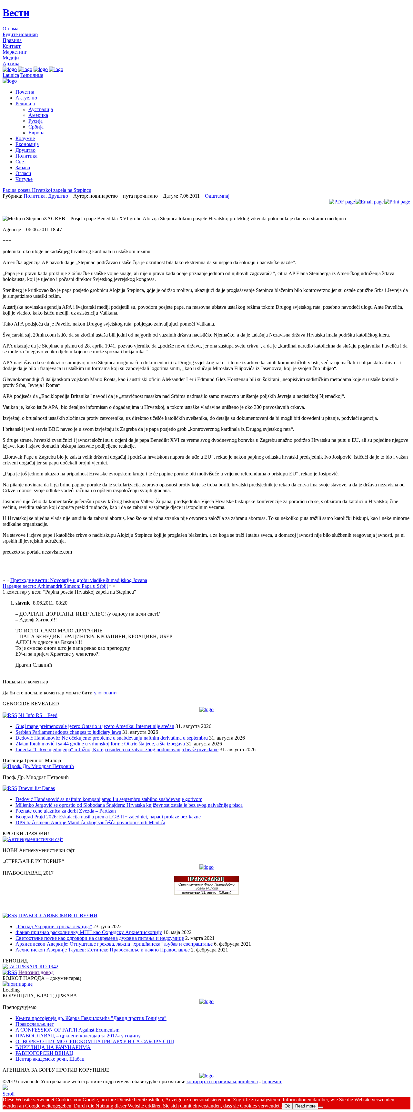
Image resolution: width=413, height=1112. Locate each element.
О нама (10, 28)
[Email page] (369, 201)
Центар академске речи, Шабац (50, 1059)
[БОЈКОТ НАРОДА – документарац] (18, 984)
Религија (25, 103)
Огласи (23, 173)
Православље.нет (34, 1024)
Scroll (9, 1093)
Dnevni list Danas (36, 788)
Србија (36, 127)
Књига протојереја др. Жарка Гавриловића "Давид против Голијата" (90, 1018)
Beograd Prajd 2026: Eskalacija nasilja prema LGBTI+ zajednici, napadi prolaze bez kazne (108, 816)
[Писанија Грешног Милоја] (38, 766)
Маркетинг (15, 52)
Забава (22, 167)
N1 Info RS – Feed (37, 715)
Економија (27, 144)
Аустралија (40, 109)
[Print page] (397, 201)
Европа (36, 132)
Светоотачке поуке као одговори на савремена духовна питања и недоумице (99, 938)
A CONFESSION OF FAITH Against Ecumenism (67, 1030)
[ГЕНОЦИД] (30, 966)
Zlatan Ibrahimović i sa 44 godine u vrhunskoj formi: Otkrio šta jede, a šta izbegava (100, 743)
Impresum (272, 1081)
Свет (20, 161)
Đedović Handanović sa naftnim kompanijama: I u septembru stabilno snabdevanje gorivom (108, 799)
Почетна (24, 92)
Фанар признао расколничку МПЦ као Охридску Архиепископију (88, 932)
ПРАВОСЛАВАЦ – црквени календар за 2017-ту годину (78, 1035)
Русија (35, 121)
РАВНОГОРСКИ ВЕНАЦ (44, 1053)
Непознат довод (36, 972)
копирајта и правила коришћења (222, 1081)
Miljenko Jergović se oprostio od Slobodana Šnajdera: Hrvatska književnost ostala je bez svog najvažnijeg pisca (129, 805)
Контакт (12, 46)
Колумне (25, 138)
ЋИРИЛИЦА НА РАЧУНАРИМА (53, 1047)
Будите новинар (20, 34)
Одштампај (217, 196)
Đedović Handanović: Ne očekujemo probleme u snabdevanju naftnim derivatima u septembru (111, 738)
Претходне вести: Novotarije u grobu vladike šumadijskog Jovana (78, 580)
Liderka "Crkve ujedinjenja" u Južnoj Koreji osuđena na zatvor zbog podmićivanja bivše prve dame (116, 749)
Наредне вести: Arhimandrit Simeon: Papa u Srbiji (55, 586)
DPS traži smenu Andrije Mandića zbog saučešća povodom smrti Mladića (90, 822)
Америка (38, 115)
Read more (305, 1106)
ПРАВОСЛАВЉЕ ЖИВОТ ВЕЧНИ (57, 915)
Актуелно (26, 97)
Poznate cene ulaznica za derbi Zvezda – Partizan (65, 811)
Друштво (25, 150)
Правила (12, 40)
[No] (320, 1107)
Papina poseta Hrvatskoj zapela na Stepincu (47, 190)
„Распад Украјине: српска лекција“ (53, 926)
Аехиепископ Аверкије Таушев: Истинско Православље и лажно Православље (102, 949)
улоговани (105, 692)
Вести (16, 12)
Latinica (11, 75)
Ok (287, 1106)
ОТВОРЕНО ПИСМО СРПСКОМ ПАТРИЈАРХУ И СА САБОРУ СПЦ (94, 1041)
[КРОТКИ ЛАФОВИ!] (33, 839)
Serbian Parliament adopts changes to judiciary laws (68, 732)
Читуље (24, 179)
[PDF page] (342, 201)
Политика (26, 156)
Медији (11, 57)
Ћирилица (31, 75)
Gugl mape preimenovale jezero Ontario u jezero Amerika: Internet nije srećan (94, 726)
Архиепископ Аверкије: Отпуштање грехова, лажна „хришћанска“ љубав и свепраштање (114, 944)
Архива (11, 63)
